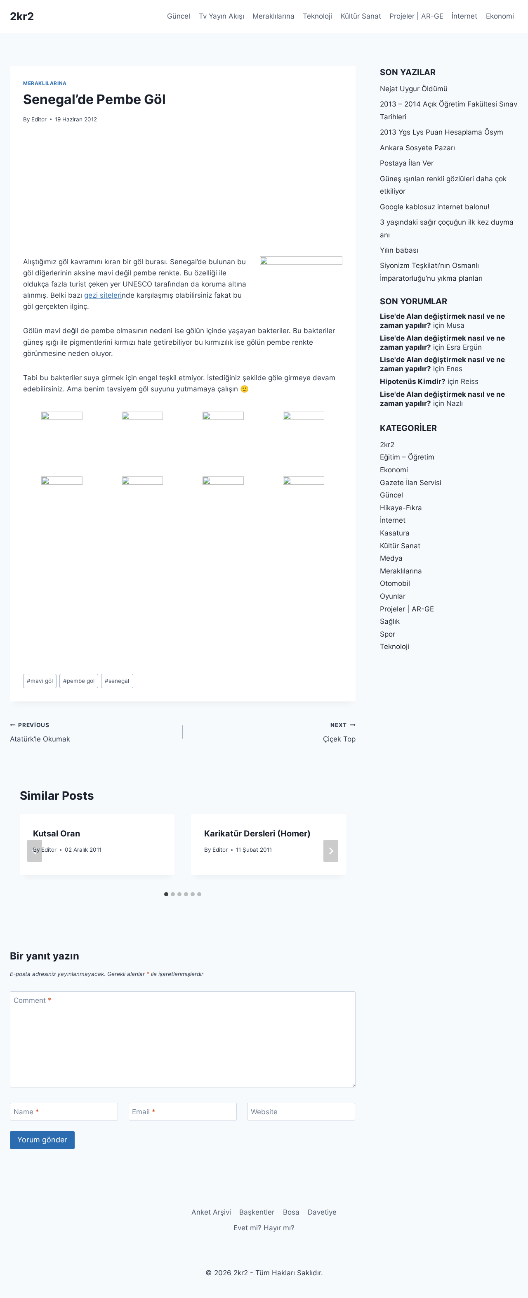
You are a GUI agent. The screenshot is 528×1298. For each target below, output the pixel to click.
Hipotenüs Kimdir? (413, 381)
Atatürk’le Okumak (40, 733)
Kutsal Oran (56, 833)
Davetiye (322, 1212)
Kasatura (395, 533)
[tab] (166, 894)
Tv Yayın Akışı (221, 16)
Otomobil (395, 583)
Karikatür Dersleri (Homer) (257, 833)
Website (264, 1112)
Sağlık (390, 621)
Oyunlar (392, 596)
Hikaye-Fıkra (401, 508)
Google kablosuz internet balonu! (435, 207)
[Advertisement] (182, 195)
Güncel (178, 16)
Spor (387, 634)
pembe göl (78, 680)
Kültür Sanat (361, 16)
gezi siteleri (103, 295)
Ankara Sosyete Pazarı (417, 148)
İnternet (464, 16)
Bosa (291, 1212)
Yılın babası (399, 250)
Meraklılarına (273, 16)
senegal (117, 680)
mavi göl (40, 680)
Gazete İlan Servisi (410, 482)
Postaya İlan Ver (407, 163)
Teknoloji (317, 16)
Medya (391, 558)
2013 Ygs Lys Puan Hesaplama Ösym (441, 132)
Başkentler (256, 1212)
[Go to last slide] (34, 851)
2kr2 (387, 445)
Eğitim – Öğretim (407, 457)
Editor (39, 119)
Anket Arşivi (211, 1212)
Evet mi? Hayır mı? (264, 1228)
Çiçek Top (339, 733)
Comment (33, 1000)
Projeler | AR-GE (416, 16)
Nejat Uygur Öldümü (414, 89)
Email (144, 1112)
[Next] (330, 851)
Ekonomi (500, 16)
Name (26, 1112)
